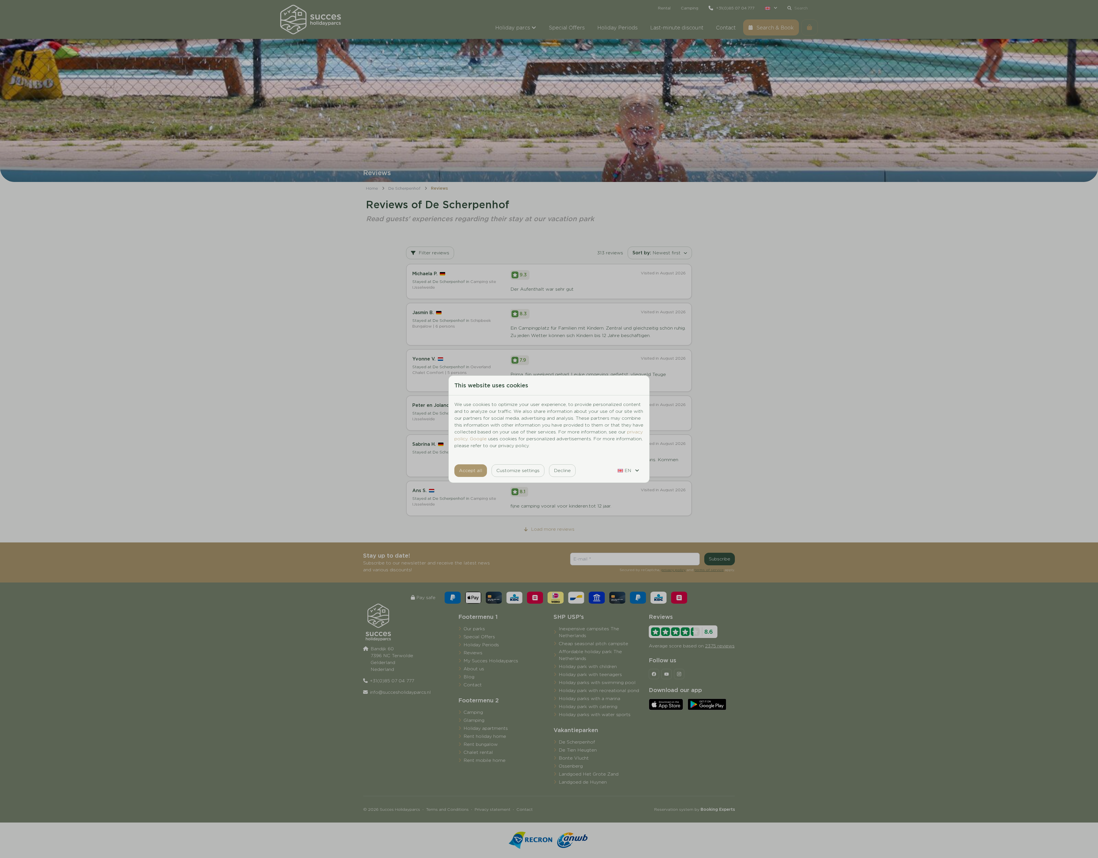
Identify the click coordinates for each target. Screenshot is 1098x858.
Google (478, 438)
